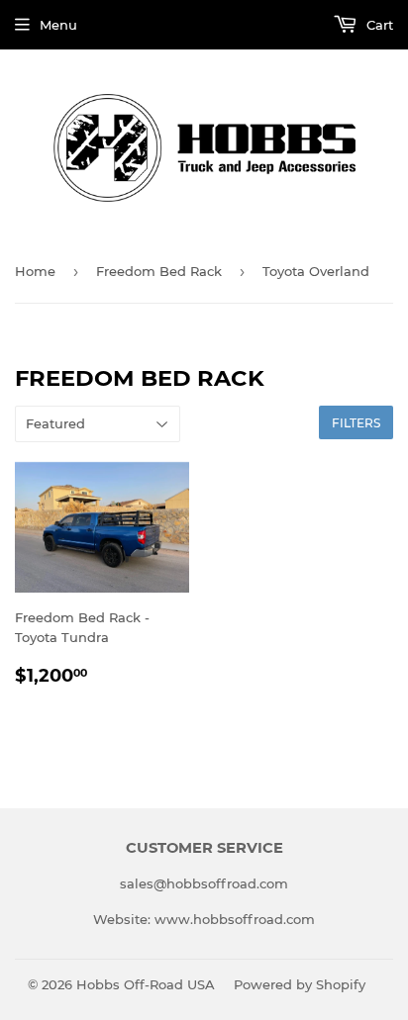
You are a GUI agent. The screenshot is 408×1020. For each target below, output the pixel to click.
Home (35, 271)
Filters (356, 423)
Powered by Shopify (299, 984)
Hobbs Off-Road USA (145, 984)
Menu (58, 25)
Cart (377, 25)
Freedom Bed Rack (159, 271)
